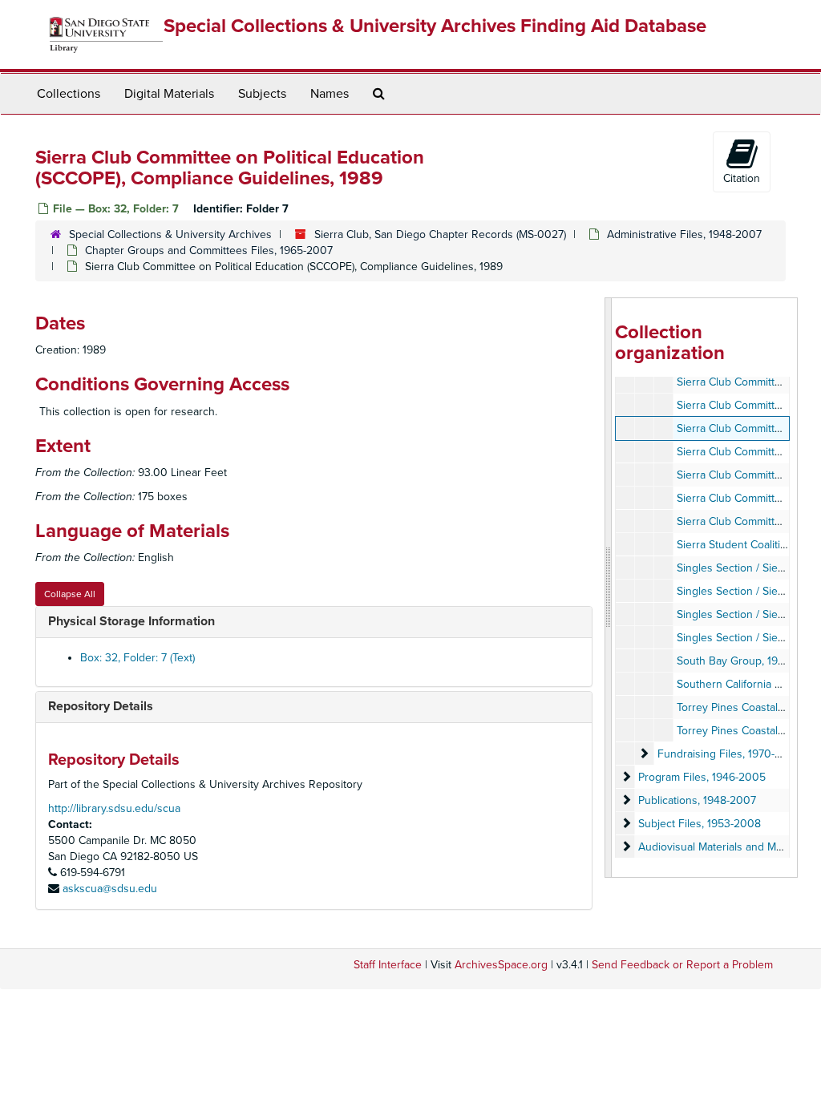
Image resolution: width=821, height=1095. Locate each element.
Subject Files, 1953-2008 (699, 823)
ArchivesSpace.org (501, 965)
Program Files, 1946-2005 (702, 777)
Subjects (262, 94)
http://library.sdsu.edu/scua (114, 808)
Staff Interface (388, 965)
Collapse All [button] (69, 594)
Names (329, 94)
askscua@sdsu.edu (110, 888)
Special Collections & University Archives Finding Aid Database (435, 26)
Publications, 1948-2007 (697, 800)
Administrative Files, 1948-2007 (684, 234)
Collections (68, 94)
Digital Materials (169, 94)
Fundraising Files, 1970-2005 (729, 754)
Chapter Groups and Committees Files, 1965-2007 (209, 250)
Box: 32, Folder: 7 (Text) (137, 658)
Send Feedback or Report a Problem (682, 965)
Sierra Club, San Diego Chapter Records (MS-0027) (440, 234)
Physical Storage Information (131, 621)
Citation (741, 178)
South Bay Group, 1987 (733, 661)
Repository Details (100, 706)
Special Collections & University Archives (170, 234)
